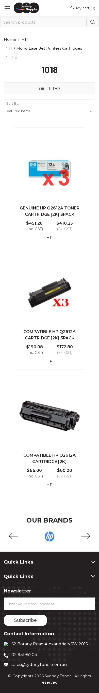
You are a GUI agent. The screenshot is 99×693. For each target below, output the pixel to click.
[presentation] (13, 536)
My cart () (85, 8)
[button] (49, 88)
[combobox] (49, 22)
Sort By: (12, 103)
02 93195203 (24, 654)
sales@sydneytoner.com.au (39, 664)
